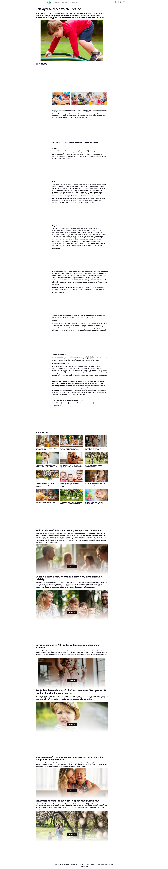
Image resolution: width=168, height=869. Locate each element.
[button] (119, 2)
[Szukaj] (116, 2)
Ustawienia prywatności (108, 864)
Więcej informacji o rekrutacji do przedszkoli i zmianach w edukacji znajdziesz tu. (75, 403)
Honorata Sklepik (43, 63)
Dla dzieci (56, 2)
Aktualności (75, 2)
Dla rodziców (65, 2)
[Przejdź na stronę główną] (44, 3)
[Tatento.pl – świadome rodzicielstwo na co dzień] (50, 2)
